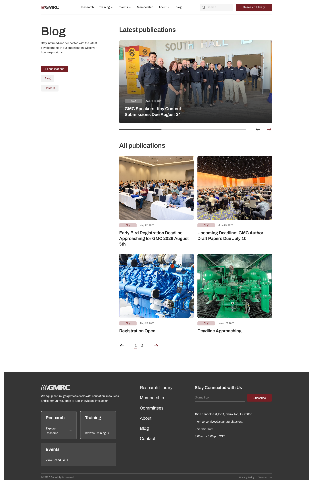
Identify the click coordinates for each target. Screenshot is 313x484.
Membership (145, 7)
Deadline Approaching (219, 331)
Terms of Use (265, 477)
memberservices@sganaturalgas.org (219, 421)
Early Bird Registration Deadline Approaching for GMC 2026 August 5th (154, 238)
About (162, 7)
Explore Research (52, 431)
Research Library (254, 7)
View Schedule (55, 460)
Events (123, 7)
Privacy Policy (246, 477)
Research (87, 7)
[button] (258, 129)
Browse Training (95, 433)
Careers (50, 88)
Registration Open (137, 331)
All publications (54, 68)
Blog (178, 7)
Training (104, 7)
